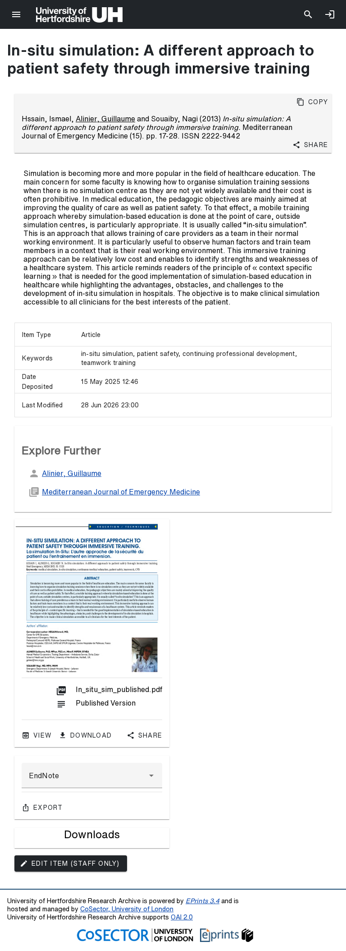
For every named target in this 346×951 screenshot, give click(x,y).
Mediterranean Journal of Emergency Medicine (121, 491)
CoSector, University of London (126, 908)
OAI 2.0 (182, 917)
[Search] (308, 14)
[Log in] (330, 14)
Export (48, 807)
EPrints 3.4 (202, 900)
